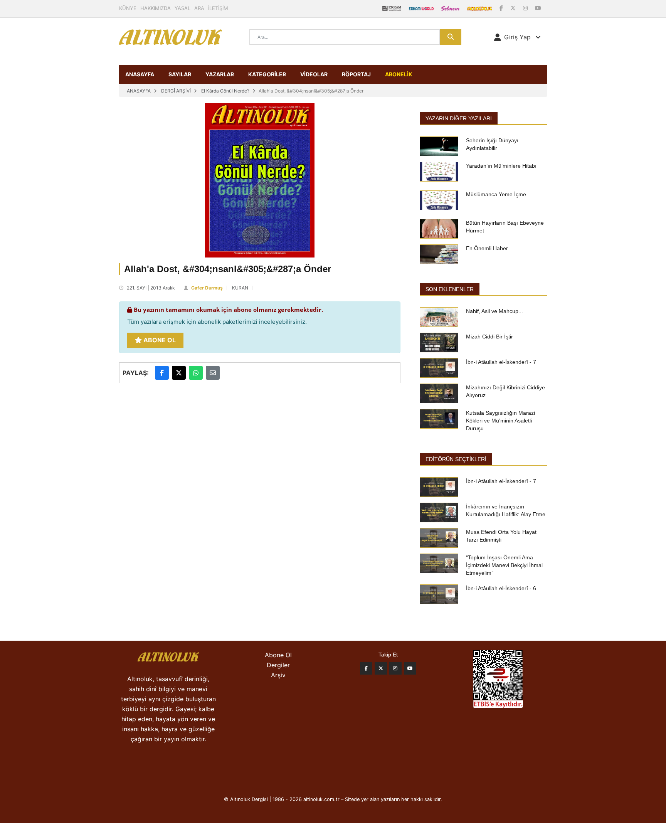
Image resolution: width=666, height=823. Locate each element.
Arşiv (278, 675)
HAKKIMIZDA (155, 8)
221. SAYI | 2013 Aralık (151, 288)
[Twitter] (381, 668)
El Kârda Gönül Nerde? (225, 91)
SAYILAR (179, 74)
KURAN (240, 288)
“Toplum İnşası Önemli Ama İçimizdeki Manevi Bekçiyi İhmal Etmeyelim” (504, 565)
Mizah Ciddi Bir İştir (489, 336)
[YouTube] (538, 8)
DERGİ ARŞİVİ (176, 91)
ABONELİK (398, 74)
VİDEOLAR (314, 74)
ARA (199, 8)
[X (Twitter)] (513, 8)
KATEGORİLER (267, 74)
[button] (517, 37)
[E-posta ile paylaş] (213, 373)
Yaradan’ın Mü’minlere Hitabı (501, 166)
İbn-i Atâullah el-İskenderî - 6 (501, 588)
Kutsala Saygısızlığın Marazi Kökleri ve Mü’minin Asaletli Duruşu (500, 420)
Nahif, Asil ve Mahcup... (494, 311)
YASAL (182, 8)
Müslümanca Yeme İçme (496, 194)
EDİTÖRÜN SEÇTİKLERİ (456, 459)
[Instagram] (526, 8)
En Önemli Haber (487, 248)
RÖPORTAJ (356, 74)
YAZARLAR (219, 74)
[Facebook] (502, 8)
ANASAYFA (139, 74)
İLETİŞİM (218, 8)
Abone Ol (159, 340)
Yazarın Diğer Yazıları (459, 118)
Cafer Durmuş (207, 288)
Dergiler (278, 665)
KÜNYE (127, 8)
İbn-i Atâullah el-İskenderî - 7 (501, 362)
